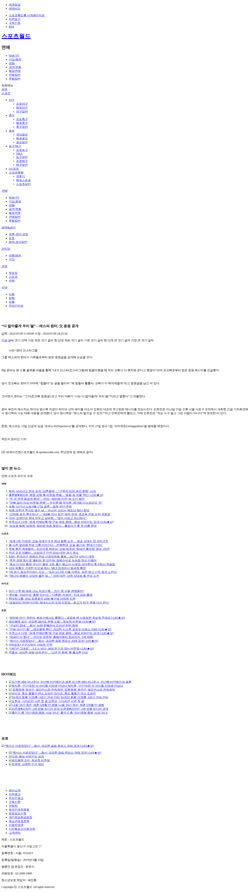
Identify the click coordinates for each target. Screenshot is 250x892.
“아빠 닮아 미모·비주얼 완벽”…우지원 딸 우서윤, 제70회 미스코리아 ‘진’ (56, 502)
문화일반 (14, 78)
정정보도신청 (17, 813)
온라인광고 (16, 798)
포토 (4, 266)
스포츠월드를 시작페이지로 (27, 15)
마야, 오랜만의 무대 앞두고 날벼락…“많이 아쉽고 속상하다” (48, 518)
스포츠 (5, 93)
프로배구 (22, 161)
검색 (4, 89)
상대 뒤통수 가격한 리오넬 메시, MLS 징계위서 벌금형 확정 (47, 568)
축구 (12, 115)
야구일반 (22, 111)
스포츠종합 (16, 172)
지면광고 (14, 794)
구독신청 (14, 23)
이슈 (4, 287)
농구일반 (22, 157)
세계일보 (14, 4)
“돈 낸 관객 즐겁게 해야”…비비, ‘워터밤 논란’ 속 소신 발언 (47, 498)
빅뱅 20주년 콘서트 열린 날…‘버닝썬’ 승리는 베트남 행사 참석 (49, 510)
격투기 (20, 176)
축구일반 (22, 126)
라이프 (5, 248)
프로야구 (22, 103)
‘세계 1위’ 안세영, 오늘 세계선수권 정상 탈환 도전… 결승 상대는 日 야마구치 (58, 541)
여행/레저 (15, 255)
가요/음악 (15, 59)
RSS (11, 26)
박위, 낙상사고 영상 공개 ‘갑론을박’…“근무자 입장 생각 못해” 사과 (52, 491)
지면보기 (14, 19)
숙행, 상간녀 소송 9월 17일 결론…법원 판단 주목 (40, 506)
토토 (12, 238)
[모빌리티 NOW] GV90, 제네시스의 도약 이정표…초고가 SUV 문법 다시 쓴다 (59, 602)
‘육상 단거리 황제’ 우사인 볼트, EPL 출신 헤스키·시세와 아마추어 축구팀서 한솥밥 (62, 564)
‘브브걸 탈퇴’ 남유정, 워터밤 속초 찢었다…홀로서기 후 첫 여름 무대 (53, 525)
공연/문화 (15, 67)
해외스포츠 (23, 180)
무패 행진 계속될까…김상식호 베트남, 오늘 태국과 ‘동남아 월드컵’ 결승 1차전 (59, 548)
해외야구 (22, 107)
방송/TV (14, 55)
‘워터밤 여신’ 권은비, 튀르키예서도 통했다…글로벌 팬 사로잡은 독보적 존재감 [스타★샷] (67, 617)
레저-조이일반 (18, 242)
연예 (4, 190)
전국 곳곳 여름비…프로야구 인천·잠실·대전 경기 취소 (44, 552)
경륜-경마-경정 (18, 234)
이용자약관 (16, 825)
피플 (12, 301)
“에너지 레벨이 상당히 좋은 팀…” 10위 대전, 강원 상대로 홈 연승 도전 (54, 575)
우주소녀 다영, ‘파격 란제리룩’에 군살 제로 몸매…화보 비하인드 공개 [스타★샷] (61, 522)
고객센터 (14, 832)
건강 (12, 259)
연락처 (13, 805)
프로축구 (22, 119)
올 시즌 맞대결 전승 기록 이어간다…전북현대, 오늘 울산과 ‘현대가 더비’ (56, 545)
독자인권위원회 (19, 809)
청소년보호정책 (19, 821)
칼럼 (12, 298)
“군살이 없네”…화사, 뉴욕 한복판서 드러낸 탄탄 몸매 (43, 625)
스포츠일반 (23, 184)
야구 (12, 100)
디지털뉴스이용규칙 (22, 828)
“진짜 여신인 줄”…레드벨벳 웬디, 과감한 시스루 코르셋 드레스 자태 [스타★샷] (60, 629)
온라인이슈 (16, 305)
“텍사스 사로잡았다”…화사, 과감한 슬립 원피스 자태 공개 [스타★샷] (53, 640)
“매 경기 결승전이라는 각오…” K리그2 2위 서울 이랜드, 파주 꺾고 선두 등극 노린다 (63, 572)
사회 (12, 294)
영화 (12, 63)
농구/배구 (15, 146)
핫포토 (13, 272)
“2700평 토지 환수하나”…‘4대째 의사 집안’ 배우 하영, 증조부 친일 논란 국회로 (59, 514)
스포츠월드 (16, 36)
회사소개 (14, 790)
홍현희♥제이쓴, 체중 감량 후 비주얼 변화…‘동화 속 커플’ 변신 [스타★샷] (56, 495)
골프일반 (22, 142)
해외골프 (22, 138)
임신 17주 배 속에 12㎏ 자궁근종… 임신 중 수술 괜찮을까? (46, 591)
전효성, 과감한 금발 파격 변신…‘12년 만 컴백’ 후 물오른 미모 (48, 652)
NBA (19, 153)
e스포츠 (14, 168)
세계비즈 (14, 8)
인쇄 (4, 340)
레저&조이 (8, 227)
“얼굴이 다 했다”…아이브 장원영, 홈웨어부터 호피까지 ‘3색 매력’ (51, 637)
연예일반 (14, 74)
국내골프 (22, 134)
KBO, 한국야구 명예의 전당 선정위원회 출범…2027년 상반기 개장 (51, 556)
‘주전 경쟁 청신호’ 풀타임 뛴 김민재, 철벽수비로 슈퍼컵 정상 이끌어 (53, 560)
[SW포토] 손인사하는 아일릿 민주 (30, 644)
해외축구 (22, 123)
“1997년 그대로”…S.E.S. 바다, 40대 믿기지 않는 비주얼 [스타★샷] (51, 648)
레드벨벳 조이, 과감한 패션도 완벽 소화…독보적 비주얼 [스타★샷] (52, 621)
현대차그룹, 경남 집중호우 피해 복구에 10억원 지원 (42, 598)
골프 (12, 130)
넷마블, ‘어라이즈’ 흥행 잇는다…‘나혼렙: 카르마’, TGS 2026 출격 (50, 594)
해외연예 (14, 71)
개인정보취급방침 (20, 817)
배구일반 (22, 164)
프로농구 (22, 150)
